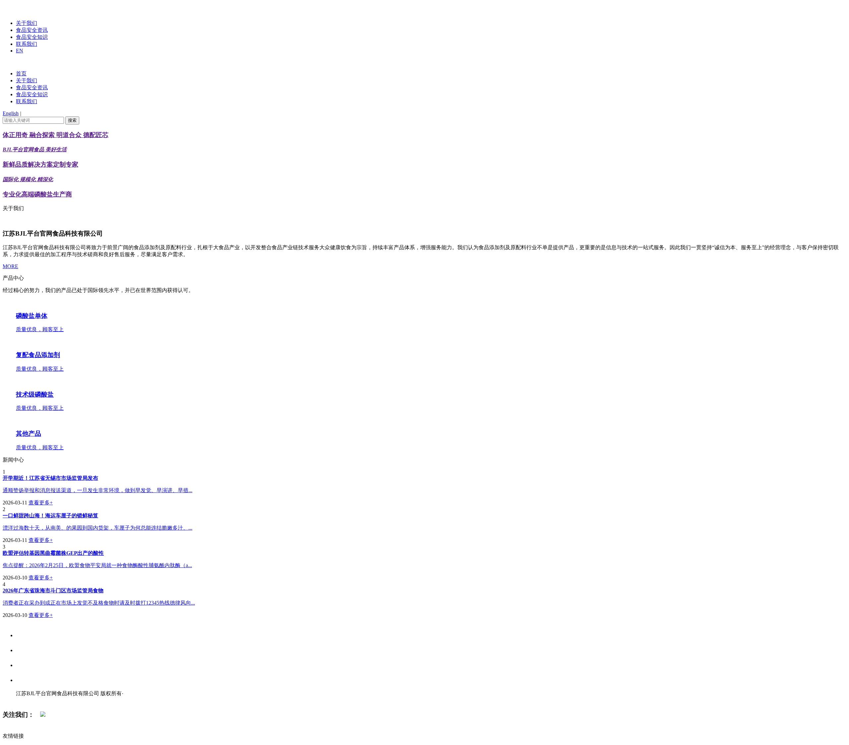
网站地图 (29, 700)
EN (19, 50)
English (11, 113)
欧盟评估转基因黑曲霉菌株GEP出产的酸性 (53, 553)
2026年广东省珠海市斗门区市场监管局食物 (53, 590)
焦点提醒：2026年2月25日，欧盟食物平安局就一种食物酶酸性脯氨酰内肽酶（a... (97, 565)
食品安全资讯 (32, 30)
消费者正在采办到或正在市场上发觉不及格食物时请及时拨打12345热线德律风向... (99, 603)
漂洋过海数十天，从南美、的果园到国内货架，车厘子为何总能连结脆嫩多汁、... (97, 528)
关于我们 (26, 23)
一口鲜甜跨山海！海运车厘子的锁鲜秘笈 (50, 515)
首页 (21, 73)
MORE (10, 266)
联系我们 (26, 44)
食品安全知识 (32, 37)
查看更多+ (41, 502)
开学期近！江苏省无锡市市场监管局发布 (50, 478)
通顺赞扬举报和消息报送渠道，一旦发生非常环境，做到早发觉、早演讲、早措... (97, 490)
